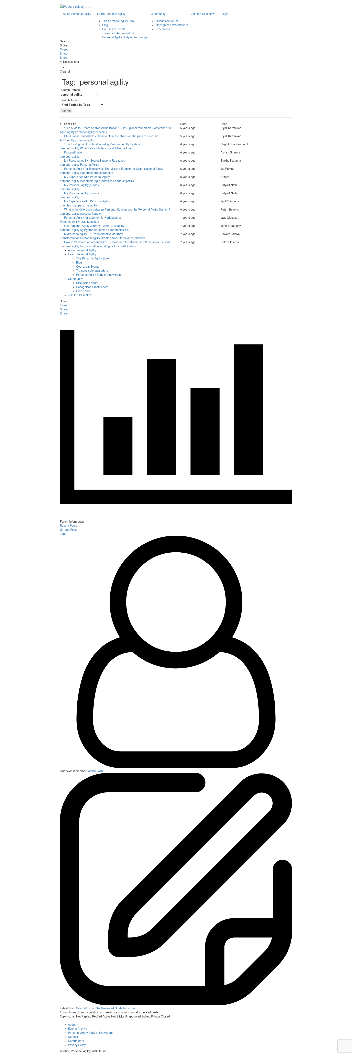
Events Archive (77, 1028)
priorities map (68, 205)
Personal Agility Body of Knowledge (125, 37)
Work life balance (122, 238)
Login (225, 14)
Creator (106, 238)
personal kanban (91, 213)
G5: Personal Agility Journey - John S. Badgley (95, 226)
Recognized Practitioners (172, 25)
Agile (63, 132)
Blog (105, 25)
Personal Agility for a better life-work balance (93, 217)
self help (127, 148)
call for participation (123, 246)
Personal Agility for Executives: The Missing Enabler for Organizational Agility (114, 169)
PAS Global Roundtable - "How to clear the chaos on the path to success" (112, 136)
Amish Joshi (95, 771)
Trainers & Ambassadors (118, 33)
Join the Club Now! (203, 14)
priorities (106, 181)
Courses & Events (113, 29)
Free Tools (163, 29)
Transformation (69, 238)
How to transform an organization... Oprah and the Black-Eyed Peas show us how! (118, 242)
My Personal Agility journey (82, 185)
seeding (105, 246)
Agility (71, 132)
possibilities (114, 148)
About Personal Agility (77, 14)
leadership (87, 173)
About (72, 1024)
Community (158, 14)
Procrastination (74, 152)
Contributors (76, 1041)
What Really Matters (93, 148)
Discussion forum (167, 21)
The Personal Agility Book (118, 21)
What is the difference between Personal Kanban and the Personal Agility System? (118, 209)
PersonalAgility (89, 164)
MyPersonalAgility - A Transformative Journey (94, 234)
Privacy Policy (77, 1045)
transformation (103, 173)
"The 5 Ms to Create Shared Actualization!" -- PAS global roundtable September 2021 (120, 128)
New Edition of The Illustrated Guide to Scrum (105, 1008)
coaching (101, 132)
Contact (73, 1037)
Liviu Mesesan (89, 222)
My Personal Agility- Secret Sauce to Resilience (95, 160)
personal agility (85, 132)
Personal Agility (70, 222)
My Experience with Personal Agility (87, 177)
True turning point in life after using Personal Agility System (103, 144)
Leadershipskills (123, 181)
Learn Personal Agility (111, 14)
